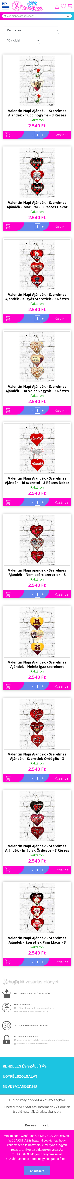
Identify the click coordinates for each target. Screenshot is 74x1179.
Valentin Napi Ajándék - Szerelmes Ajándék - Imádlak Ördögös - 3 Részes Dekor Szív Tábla (37, 848)
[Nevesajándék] (27, 2)
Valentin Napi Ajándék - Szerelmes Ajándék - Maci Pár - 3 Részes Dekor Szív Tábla (37, 204)
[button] (67, 1159)
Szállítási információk (40, 1107)
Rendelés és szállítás (24, 1066)
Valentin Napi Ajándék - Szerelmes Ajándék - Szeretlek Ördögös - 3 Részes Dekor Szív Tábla (37, 756)
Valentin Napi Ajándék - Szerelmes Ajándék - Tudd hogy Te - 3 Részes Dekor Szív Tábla (37, 113)
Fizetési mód (13, 1107)
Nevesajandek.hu (20, 1086)
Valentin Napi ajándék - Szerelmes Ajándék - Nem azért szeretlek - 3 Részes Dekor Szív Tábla (37, 572)
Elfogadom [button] (37, 1170)
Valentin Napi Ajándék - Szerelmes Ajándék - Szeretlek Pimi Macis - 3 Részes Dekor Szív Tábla (37, 940)
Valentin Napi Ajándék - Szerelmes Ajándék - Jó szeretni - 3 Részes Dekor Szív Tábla (37, 480)
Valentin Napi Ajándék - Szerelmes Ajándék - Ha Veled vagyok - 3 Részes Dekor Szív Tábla (37, 388)
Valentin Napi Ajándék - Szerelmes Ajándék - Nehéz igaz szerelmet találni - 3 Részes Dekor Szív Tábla (37, 664)
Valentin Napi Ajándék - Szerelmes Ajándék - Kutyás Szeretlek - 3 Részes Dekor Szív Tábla (37, 296)
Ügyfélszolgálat (20, 1076)
